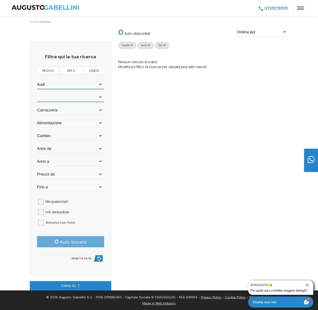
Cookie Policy (235, 297)
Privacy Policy (211, 297)
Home (34, 22)
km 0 (71, 71)
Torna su (69, 286)
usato (94, 71)
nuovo (48, 71)
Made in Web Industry (159, 303)
